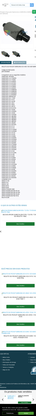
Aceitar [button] (26, 413)
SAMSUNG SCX (31, 12)
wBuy (10, 387)
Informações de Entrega (9, 362)
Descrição (6, 62)
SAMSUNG (23, 12)
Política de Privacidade (9, 364)
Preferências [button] (10, 413)
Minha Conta (6, 357)
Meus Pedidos (6, 359)
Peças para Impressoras (12, 12)
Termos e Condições (8, 367)
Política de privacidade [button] (23, 409)
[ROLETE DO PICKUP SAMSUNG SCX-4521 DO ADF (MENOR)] (5, 54)
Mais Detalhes (24, 402)
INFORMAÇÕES (20, 62)
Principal (2, 12)
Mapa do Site (6, 369)
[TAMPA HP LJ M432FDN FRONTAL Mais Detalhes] (11, 403)
